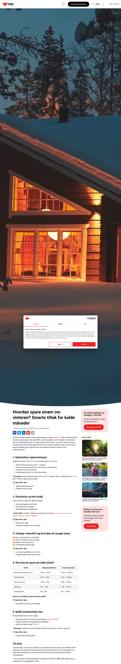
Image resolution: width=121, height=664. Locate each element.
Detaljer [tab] (60, 324)
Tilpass (59, 344)
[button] (14, 433)
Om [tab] (85, 324)
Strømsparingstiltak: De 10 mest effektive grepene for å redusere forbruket (94, 459)
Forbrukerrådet (52, 619)
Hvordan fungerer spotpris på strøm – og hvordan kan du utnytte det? (94, 500)
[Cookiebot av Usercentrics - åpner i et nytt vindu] (88, 318)
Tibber (35, 624)
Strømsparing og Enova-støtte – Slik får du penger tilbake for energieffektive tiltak (94, 479)
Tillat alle (84, 344)
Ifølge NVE (57, 437)
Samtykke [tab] (36, 324)
